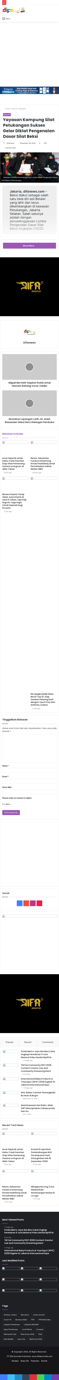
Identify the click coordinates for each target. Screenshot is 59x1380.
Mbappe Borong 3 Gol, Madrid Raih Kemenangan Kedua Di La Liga (43, 1191)
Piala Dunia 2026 (27, 1334)
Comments (47, 1042)
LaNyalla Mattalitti (31, 1324)
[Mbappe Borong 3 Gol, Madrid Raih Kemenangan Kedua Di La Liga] (44, 1176)
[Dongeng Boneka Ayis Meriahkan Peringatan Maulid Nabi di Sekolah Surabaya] (29, 1294)
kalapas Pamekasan (12, 1324)
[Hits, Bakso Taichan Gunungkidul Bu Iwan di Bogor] (11, 1096)
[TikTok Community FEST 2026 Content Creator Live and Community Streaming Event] (11, 1069)
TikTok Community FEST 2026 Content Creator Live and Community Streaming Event (36, 1068)
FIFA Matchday (45, 1320)
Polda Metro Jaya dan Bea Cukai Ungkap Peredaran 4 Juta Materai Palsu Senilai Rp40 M (38, 1054)
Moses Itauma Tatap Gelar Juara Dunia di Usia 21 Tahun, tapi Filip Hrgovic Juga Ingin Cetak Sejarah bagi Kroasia (14, 501)
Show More (29, 245)
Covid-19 (7, 1320)
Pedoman (35, 1361)
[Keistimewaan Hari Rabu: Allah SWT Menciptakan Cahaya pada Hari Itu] (11, 1109)
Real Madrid (8, 1339)
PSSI (40, 1334)
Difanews (10, 143)
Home (7, 108)
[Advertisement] (29, 54)
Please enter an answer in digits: (17, 798)
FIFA (33, 1320)
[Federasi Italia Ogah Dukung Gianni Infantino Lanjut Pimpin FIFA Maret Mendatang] (48, 1283)
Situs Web (6, 787)
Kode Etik (25, 1361)
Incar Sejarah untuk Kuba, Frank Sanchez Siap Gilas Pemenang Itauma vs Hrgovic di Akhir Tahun (13, 463)
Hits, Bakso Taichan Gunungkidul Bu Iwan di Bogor (38, 1094)
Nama (5, 766)
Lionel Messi (27, 1329)
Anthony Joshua (10, 1315)
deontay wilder (21, 1320)
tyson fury (21, 1339)
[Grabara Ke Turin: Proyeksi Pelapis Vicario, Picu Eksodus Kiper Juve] (48, 1294)
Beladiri (22, 108)
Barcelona (25, 1315)
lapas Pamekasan (11, 1329)
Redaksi (15, 1361)
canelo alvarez (39, 1315)
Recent (28, 1042)
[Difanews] (13, 10)
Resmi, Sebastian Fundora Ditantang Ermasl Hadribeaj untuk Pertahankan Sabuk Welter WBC (43, 463)
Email (5, 776)
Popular (9, 1042)
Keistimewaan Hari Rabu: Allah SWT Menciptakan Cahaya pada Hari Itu (38, 1108)
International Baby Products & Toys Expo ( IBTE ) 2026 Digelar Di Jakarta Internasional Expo (38, 1081)
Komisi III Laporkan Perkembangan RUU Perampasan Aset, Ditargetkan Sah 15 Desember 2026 (41, 1155)
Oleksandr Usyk (10, 1334)
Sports (15, 108)
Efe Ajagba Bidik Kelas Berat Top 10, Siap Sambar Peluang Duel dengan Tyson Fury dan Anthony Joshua (43, 699)
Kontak (44, 1361)
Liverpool (39, 1329)
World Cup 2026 (35, 1339)
